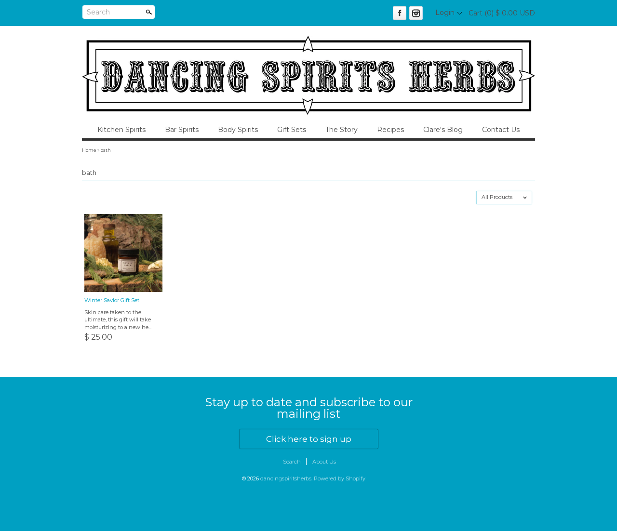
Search (98, 12)
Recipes (390, 129)
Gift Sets (291, 129)
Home (89, 150)
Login (445, 12)
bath (105, 150)
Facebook (399, 13)
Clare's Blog (443, 129)
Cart (502, 13)
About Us (324, 461)
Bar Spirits (182, 129)
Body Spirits (238, 129)
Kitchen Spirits (121, 129)
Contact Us (501, 129)
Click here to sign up (308, 439)
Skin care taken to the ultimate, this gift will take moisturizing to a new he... (117, 320)
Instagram (416, 13)
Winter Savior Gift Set (111, 300)
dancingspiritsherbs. (287, 478)
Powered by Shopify (339, 478)
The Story (341, 129)
